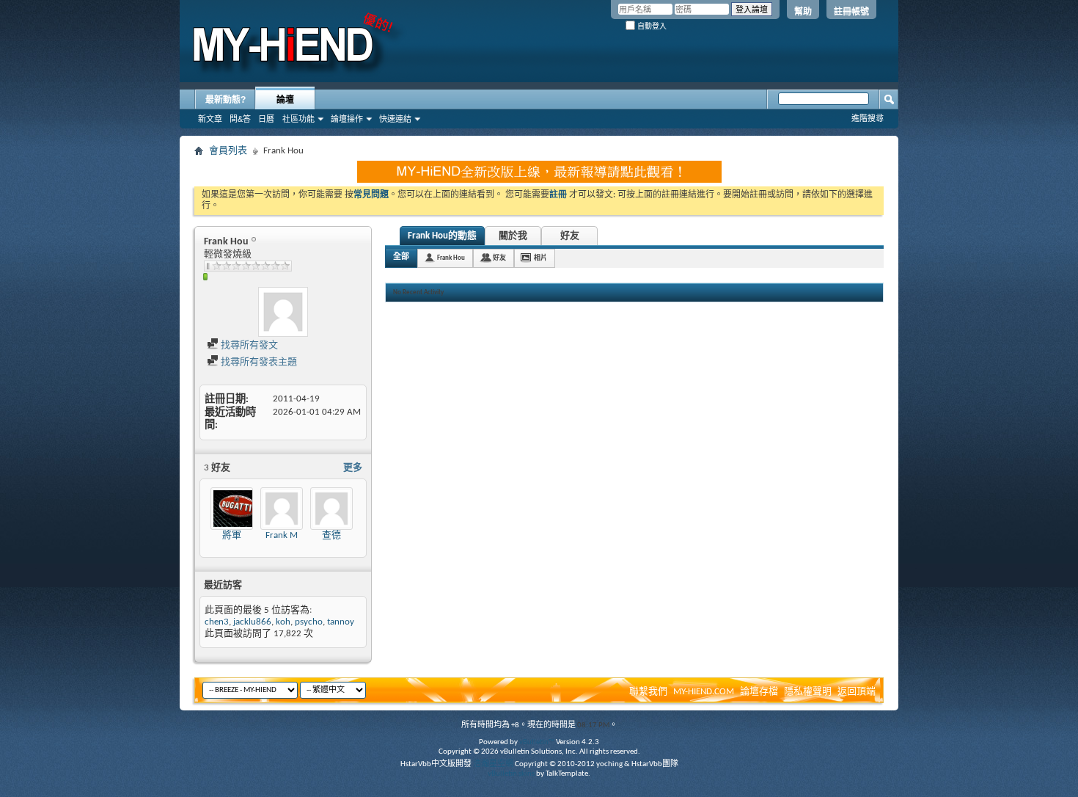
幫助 (803, 12)
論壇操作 (347, 118)
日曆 (266, 118)
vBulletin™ (536, 742)
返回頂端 (856, 691)
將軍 (231, 535)
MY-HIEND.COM (703, 691)
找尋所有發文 (248, 345)
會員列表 (228, 151)
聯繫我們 (648, 691)
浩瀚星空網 (493, 764)
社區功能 (298, 118)
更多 (352, 468)
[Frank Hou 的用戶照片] (283, 312)
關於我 (513, 236)
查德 (331, 535)
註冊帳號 (851, 12)
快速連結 (395, 118)
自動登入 (651, 26)
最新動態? (225, 100)
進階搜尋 (867, 118)
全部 (401, 257)
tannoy (340, 622)
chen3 (217, 622)
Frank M (281, 535)
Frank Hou (451, 258)
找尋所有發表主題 (258, 362)
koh (283, 622)
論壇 (285, 100)
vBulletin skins (511, 774)
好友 (569, 236)
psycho (309, 622)
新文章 (210, 118)
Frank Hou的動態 (442, 236)
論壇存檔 (759, 691)
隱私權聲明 (808, 691)
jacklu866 (252, 622)
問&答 (240, 118)
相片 (540, 258)
